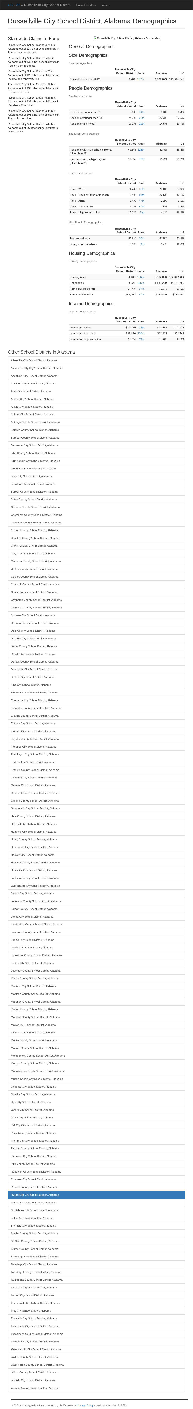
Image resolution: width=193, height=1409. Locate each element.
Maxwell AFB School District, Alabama (33, 1024)
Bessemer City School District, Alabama (34, 445)
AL (18, 5)
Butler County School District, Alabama (34, 499)
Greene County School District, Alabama (35, 800)
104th (141, 333)
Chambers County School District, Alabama (36, 514)
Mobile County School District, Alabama (34, 1040)
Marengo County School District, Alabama (36, 1001)
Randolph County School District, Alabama (36, 1171)
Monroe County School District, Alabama (35, 1047)
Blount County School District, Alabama (34, 468)
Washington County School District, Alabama (37, 1364)
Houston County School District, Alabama (35, 862)
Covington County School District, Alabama (36, 599)
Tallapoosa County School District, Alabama (37, 1279)
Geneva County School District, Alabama (35, 792)
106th (140, 277)
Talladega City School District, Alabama (34, 1264)
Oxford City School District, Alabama (32, 1109)
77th (141, 294)
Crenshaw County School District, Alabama (36, 607)
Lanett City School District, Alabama (32, 916)
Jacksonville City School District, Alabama (35, 885)
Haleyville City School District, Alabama (34, 823)
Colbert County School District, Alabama (34, 576)
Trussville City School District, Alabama (34, 1318)
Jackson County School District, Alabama (35, 877)
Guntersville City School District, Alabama (35, 808)
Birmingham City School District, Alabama (35, 460)
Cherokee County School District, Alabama (36, 522)
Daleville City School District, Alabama (33, 638)
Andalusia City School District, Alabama (34, 375)
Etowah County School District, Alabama (35, 715)
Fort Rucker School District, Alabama (33, 762)
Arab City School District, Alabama (31, 391)
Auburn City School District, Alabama (32, 414)
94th (141, 111)
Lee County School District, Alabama (32, 939)
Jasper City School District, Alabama (32, 893)
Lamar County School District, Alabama (34, 908)
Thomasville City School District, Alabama (35, 1302)
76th (141, 159)
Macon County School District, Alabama (34, 978)
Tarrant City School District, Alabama (32, 1295)
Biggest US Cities (86, 4)
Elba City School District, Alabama (31, 684)
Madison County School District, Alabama (35, 993)
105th (140, 282)
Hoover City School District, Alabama (32, 854)
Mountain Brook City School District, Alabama (38, 1071)
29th (141, 123)
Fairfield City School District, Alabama (33, 731)
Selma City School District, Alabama (32, 1217)
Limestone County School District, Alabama (36, 955)
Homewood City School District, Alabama (35, 847)
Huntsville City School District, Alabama (34, 870)
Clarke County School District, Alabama (34, 545)
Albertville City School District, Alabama (34, 360)
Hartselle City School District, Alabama (33, 831)
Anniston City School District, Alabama (33, 383)
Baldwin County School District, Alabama (35, 429)
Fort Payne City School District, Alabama (35, 754)
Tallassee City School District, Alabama (34, 1287)
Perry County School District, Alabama (33, 1132)
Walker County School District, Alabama (34, 1356)
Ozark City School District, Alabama (32, 1117)
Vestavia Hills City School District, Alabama (36, 1349)
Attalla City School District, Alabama (32, 406)
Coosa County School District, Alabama (34, 592)
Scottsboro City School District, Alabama (35, 1210)
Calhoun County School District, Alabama (35, 507)
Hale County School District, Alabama (33, 816)
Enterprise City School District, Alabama (34, 700)
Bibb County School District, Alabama (33, 453)
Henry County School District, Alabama (34, 839)
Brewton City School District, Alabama (33, 483)
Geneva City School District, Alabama (33, 785)
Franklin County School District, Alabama (35, 769)
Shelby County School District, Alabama (34, 1233)
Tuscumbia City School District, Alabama (35, 1341)
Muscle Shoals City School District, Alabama (37, 1078)
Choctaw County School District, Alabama (35, 538)
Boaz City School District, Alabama (31, 476)
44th (141, 206)
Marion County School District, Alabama (34, 1009)
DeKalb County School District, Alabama (34, 661)
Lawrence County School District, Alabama (36, 932)
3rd (142, 244)
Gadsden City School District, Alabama (34, 777)
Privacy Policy (85, 1405)
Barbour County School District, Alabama (35, 437)
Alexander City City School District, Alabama (37, 368)
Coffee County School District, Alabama (34, 568)
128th (141, 149)
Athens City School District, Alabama (32, 398)
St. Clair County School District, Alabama (35, 1241)
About (105, 4)
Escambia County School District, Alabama (36, 707)
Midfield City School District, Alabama (33, 1032)
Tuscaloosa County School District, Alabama (37, 1333)
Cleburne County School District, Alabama (36, 561)
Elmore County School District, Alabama (34, 692)
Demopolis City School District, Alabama (34, 669)
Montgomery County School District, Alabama (38, 1055)
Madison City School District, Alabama (33, 986)
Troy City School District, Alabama (31, 1310)
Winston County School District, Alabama (35, 1387)
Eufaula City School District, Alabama (33, 723)
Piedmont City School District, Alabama (34, 1156)
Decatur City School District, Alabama (33, 653)
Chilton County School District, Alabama (34, 530)
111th (141, 327)
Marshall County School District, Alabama (35, 1017)
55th (141, 117)
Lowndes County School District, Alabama (36, 970)
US (10, 5)
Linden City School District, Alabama (32, 962)
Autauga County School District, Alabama (35, 422)
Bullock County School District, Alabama (34, 491)
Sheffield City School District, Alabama (33, 1225)
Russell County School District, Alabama (34, 1187)
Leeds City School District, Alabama (32, 947)
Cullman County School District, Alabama (35, 623)
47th (141, 200)
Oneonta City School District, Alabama (33, 1086)
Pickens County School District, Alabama (35, 1148)
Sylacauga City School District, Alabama (34, 1256)
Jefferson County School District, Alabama (36, 901)
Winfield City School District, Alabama (33, 1380)
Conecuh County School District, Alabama (36, 584)
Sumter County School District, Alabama (34, 1248)
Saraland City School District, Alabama (34, 1202)
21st (141, 339)
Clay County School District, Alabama (33, 553)
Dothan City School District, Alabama (32, 677)
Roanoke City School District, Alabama (34, 1179)
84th (141, 194)
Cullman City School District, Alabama (33, 615)
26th (141, 238)
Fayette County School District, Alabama (35, 738)
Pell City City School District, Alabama (33, 1125)
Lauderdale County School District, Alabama (37, 924)
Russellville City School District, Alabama (35, 1194)
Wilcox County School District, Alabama (34, 1372)
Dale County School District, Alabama (33, 630)
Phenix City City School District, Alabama (35, 1140)
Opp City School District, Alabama (31, 1102)
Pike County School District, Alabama (33, 1163)
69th (141, 189)
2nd (142, 212)
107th (140, 79)
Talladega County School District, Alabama (36, 1272)
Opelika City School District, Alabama (33, 1094)
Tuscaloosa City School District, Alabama (35, 1326)
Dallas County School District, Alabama (34, 646)
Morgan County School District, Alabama (35, 1063)
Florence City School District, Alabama (33, 746)
